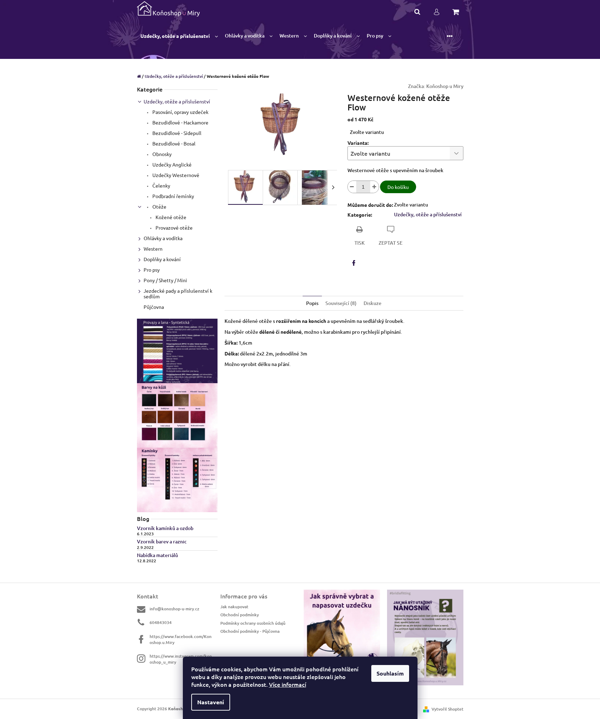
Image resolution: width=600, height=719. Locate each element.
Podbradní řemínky (172, 196)
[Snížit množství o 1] (352, 187)
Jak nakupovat (234, 607)
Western (153, 248)
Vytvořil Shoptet (447, 709)
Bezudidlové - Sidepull (176, 133)
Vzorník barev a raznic (162, 541)
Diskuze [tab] (372, 303)
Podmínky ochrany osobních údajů (252, 623)
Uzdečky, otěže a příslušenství (177, 101)
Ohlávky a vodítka (163, 238)
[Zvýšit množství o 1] (374, 187)
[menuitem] (179, 36)
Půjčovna (154, 307)
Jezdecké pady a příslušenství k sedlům (178, 293)
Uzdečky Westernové (175, 175)
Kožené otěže (170, 217)
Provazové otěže (173, 227)
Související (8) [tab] (341, 303)
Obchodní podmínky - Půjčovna (250, 631)
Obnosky (161, 154)
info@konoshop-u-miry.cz (174, 609)
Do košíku (398, 187)
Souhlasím (390, 673)
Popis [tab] (312, 303)
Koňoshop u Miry (444, 86)
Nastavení (210, 702)
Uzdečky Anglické (171, 164)
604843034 (161, 622)
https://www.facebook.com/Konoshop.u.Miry (181, 639)
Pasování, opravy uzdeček (179, 112)
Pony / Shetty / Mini (165, 280)
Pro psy (152, 269)
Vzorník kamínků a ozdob (165, 528)
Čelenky (160, 185)
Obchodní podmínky (239, 615)
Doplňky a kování (162, 259)
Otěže (158, 206)
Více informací (287, 684)
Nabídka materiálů (157, 555)
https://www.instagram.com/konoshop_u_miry (181, 659)
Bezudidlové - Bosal (173, 143)
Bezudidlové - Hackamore (179, 122)
